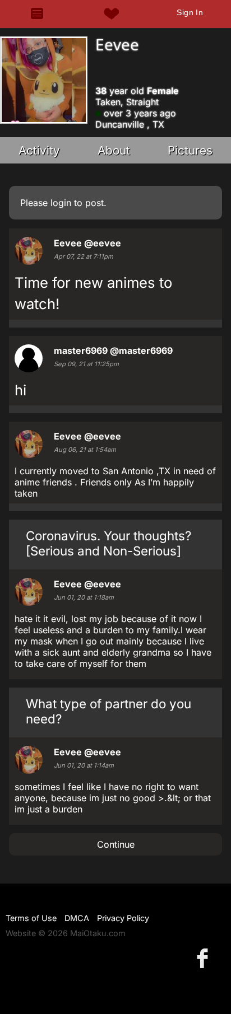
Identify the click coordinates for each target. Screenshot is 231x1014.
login (60, 202)
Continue (116, 844)
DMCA (76, 918)
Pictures (190, 150)
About (114, 150)
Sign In (190, 12)
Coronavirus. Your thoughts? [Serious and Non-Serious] (108, 543)
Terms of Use (31, 918)
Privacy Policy (123, 918)
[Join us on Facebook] (204, 957)
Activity (39, 150)
